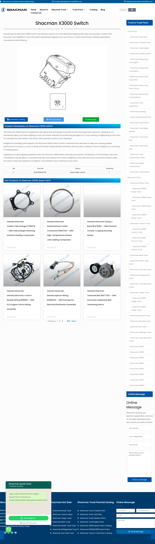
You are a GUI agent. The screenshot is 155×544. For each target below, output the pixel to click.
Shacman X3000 (137, 346)
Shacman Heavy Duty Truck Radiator (138, 95)
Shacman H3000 (137, 374)
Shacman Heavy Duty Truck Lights (138, 61)
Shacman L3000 (137, 380)
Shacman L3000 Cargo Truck (138, 308)
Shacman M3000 (137, 385)
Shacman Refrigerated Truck (139, 276)
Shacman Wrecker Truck (140, 321)
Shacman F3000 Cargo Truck (138, 299)
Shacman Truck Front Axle (138, 138)
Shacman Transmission (140, 172)
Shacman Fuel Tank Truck (140, 269)
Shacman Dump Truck (139, 183)
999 (68, 321)
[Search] (132, 10)
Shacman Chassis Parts (140, 42)
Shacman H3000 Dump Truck (138, 216)
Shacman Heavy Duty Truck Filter (138, 78)
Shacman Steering (138, 111)
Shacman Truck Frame (139, 122)
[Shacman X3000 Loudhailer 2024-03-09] (2, 534)
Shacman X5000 (137, 352)
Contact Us (36, 13)
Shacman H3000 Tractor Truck (138, 248)
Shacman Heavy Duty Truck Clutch (138, 87)
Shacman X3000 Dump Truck (138, 190)
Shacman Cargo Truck (139, 292)
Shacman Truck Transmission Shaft (137, 156)
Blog (103, 9)
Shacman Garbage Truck (140, 332)
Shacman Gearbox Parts (140, 53)
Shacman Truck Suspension (136, 104)
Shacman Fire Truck (138, 326)
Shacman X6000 (137, 357)
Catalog (93, 9)
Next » (74, 321)
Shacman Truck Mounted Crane (140, 285)
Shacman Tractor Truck (140, 223)
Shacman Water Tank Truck (139, 262)
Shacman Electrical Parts (140, 117)
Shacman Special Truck (140, 315)
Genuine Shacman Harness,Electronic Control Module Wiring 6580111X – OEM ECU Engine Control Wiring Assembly (20, 300)
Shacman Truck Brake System (138, 130)
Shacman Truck (58, 9)
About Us (44, 9)
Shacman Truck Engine (139, 48)
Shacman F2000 (137, 363)
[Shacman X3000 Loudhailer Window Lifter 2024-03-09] (153, 534)
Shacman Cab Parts (138, 37)
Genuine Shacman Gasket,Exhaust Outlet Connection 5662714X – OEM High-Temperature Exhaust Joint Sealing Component (60, 230)
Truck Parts (77, 9)
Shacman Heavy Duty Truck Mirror (138, 69)
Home (33, 9)
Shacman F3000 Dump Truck (141, 199)
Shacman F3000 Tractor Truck (138, 239)
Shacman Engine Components (136, 164)
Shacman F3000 (137, 369)
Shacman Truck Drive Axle (138, 147)
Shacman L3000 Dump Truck (141, 207)
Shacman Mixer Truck (139, 255)
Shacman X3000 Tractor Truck (138, 230)
